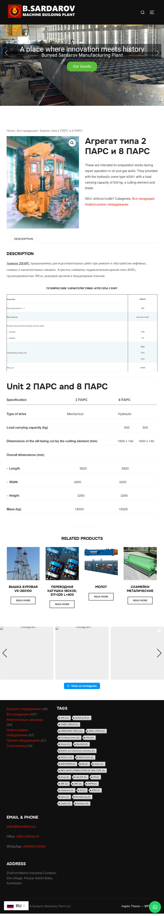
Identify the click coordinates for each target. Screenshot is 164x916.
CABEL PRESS (69, 724)
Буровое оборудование (24, 708)
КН (82, 790)
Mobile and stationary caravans (77, 751)
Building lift (82, 718)
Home (10, 130)
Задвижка (67, 790)
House (65, 744)
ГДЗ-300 (80, 777)
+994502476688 (34, 846)
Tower (98, 764)
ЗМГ (64, 783)
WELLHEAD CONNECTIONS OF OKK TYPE (83, 770)
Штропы (82, 803)
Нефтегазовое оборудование (107, 204)
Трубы (65, 803)
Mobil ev (66, 757)
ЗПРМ (92, 783)
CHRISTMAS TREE (71, 731)
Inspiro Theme (131, 906)
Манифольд (82, 797)
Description (23, 239)
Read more (23, 600)
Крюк (65, 797)
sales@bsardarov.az (21, 826)
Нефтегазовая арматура (25, 719)
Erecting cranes (70, 737)
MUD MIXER (68, 764)
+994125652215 (28, 836)
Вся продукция (27, 130)
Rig (85, 764)
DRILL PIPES (97, 731)
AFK (65, 718)
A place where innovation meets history (82, 49)
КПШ (96, 790)
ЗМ (96, 777)
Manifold (82, 744)
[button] (82, 53)
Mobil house (85, 757)
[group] (26, 653)
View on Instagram (84, 685)
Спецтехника (16, 745)
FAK (90, 737)
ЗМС (77, 783)
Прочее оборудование (23, 740)
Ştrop (65, 777)
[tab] (24, 239)
